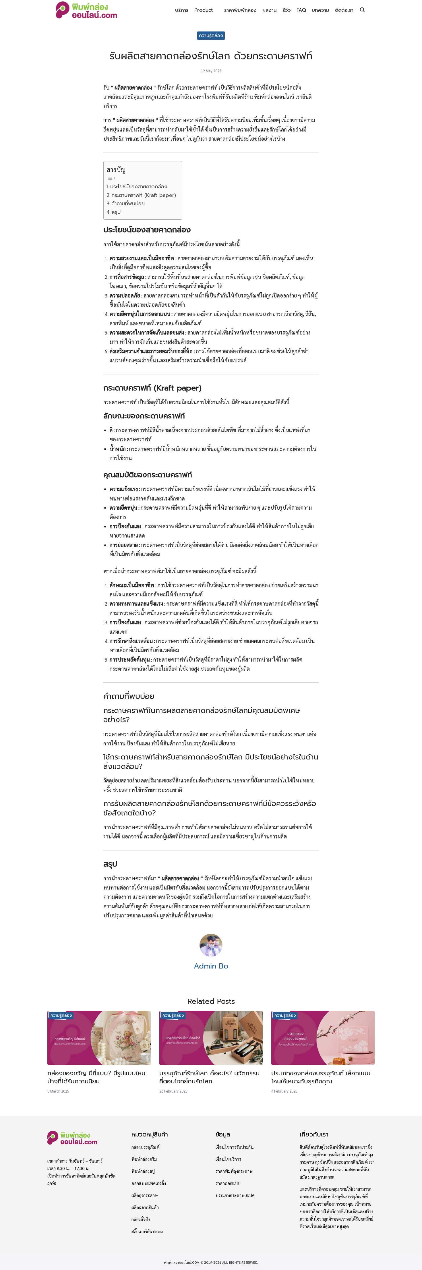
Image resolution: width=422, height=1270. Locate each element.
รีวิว (286, 10)
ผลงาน (269, 10)
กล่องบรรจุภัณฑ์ (145, 1147)
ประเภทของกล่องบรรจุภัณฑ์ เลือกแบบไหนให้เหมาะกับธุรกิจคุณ (321, 1077)
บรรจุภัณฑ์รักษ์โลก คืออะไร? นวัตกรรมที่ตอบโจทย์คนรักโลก (209, 1077)
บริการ (182, 10)
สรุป (116, 212)
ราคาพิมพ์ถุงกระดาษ (234, 1171)
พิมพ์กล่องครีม (144, 1159)
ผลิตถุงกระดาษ (144, 1195)
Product (203, 10)
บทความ (320, 10)
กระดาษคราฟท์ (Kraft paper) (143, 195)
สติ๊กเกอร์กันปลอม (147, 1231)
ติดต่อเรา (344, 10)
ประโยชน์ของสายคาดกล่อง (138, 186)
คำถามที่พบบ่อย (128, 203)
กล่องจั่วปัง (140, 1219)
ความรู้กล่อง (211, 35)
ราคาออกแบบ (228, 1183)
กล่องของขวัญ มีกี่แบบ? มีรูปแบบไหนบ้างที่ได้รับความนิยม (96, 1077)
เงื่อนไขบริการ (228, 1159)
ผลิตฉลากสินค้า (145, 1207)
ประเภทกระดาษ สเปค (235, 1195)
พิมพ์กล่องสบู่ (143, 1171)
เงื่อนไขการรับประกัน (235, 1147)
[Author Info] (211, 955)
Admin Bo (211, 966)
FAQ (301, 10)
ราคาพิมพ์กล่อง (240, 10)
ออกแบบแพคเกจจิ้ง (148, 1183)
